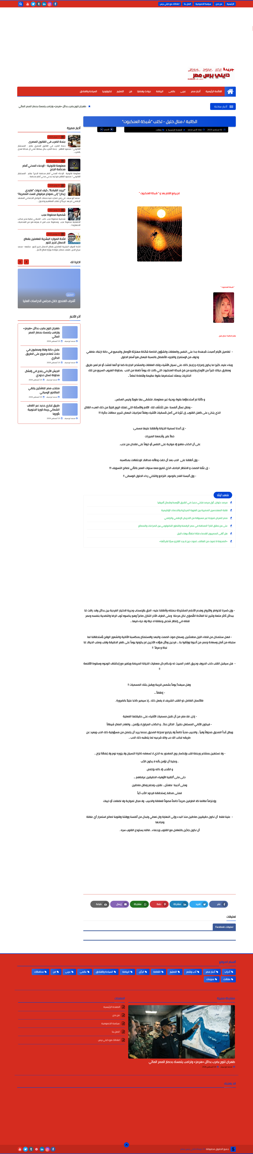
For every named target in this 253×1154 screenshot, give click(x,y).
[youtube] (27, 4)
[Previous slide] (26, 261)
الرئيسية (230, 4)
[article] (49, 288)
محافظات (39, 972)
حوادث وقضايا (144, 91)
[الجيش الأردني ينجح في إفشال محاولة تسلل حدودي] (70, 375)
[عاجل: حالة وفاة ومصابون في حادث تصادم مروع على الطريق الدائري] (70, 353)
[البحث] (20, 4)
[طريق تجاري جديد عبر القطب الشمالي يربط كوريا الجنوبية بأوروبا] (70, 409)
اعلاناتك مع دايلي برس (169, 4)
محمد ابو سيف (226, 1067)
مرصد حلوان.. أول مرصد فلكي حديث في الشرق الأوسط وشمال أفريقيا (192, 502)
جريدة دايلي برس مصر (191, 1149)
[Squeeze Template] (233, 1149)
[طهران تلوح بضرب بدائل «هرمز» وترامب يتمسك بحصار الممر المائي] (70, 332)
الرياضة (159, 91)
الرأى (141, 972)
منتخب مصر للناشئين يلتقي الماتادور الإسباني (44, 390)
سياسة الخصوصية (203, 4)
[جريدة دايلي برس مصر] (211, 72)
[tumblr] (38, 4)
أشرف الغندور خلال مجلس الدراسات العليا (49, 301)
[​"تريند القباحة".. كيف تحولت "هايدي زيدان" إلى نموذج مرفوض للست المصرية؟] (74, 189)
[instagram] (49, 4)
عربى (183, 91)
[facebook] (55, 4)
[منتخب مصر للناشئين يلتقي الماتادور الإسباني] (70, 392)
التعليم (120, 91)
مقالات (159, 130)
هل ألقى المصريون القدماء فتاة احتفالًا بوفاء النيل (202, 533)
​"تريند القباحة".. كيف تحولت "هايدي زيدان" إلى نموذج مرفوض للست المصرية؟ (41, 191)
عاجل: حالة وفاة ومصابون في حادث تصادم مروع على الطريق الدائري (43, 353)
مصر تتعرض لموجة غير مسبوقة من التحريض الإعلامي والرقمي (196, 518)
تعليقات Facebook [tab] (224, 927)
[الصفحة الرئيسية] (230, 91)
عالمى (171, 91)
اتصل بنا (187, 4)
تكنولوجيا (107, 91)
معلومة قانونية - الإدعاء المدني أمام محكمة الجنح (44, 167)
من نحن (219, 4)
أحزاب (227, 972)
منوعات (210, 979)
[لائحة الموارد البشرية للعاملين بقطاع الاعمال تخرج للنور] (74, 238)
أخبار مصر (196, 91)
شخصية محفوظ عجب (53, 214)
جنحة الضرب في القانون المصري (47, 141)
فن (130, 91)
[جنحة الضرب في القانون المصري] (74, 141)
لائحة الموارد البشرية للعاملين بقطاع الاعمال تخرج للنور (44, 240)
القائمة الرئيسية (214, 91)
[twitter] (33, 4)
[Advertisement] (126, 40)
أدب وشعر (191, 972)
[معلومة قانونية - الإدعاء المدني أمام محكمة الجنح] (74, 165)
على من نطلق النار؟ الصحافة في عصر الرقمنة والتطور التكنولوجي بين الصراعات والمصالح (183, 526)
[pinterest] (36, 1149)
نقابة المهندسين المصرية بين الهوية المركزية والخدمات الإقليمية (194, 510)
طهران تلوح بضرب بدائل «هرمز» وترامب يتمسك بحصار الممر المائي (86, 106)
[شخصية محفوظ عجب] (74, 214)
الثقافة (157, 972)
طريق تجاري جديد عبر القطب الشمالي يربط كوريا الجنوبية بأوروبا (43, 409)
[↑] (126, 1144)
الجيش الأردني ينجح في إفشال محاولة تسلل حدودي (42, 373)
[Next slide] (20, 261)
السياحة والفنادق (88, 91)
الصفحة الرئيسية (175, 130)
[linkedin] (44, 4)
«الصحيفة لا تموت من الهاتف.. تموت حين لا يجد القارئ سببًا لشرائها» (193, 541)
